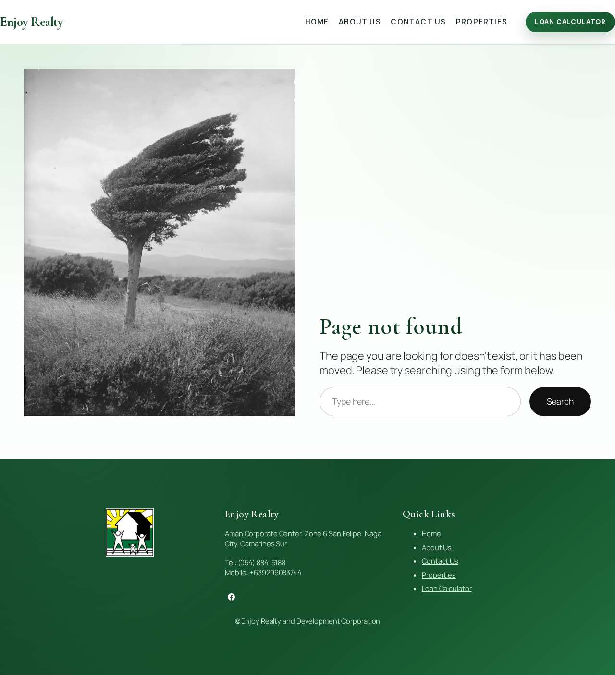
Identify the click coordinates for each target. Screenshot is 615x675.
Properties (439, 574)
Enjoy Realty (31, 22)
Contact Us (440, 561)
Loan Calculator (570, 21)
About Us (437, 547)
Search (560, 401)
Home (431, 533)
